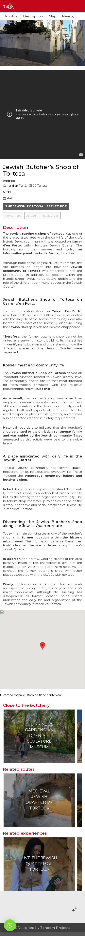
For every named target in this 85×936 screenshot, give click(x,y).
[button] (10, 925)
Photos (11, 16)
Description (33, 16)
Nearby (68, 16)
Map (52, 16)
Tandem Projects (55, 928)
